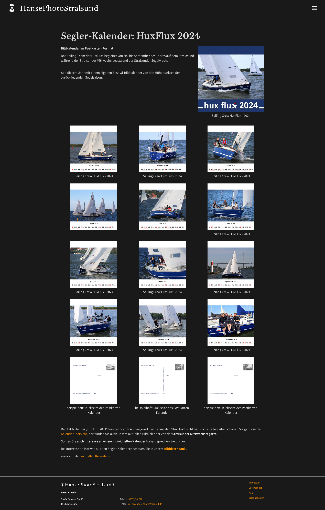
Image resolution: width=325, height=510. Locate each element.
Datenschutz (255, 487)
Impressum (254, 482)
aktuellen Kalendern (95, 456)
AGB (251, 492)
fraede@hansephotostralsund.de (145, 503)
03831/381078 (135, 499)
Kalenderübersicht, (74, 434)
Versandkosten (256, 497)
